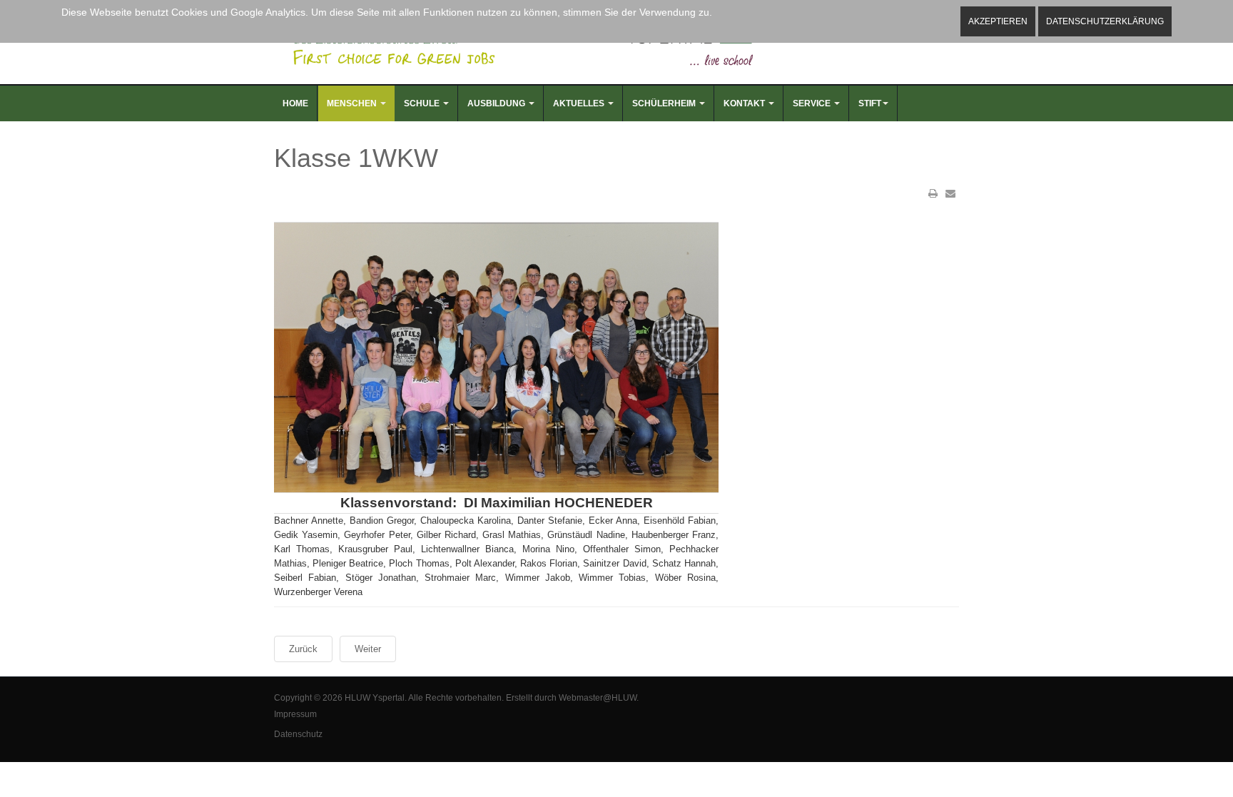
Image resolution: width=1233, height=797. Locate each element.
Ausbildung (497, 103)
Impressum (295, 714)
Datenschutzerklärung (1105, 21)
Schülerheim (665, 103)
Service (813, 103)
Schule (423, 103)
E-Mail (950, 193)
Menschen (353, 103)
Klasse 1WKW (356, 158)
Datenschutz (298, 734)
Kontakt (745, 103)
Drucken (933, 193)
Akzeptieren (998, 21)
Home (295, 103)
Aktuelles (580, 103)
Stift (869, 103)
